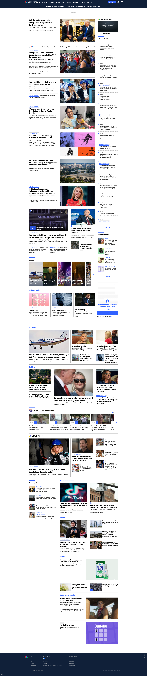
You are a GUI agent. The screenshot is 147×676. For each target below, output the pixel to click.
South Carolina (55, 47)
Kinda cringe (33, 310)
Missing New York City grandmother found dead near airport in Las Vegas (108, 98)
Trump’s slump (80, 310)
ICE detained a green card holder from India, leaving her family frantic (42, 111)
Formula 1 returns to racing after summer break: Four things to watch (47, 470)
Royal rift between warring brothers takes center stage (42, 96)
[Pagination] (112, 412)
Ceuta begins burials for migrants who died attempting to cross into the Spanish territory (109, 156)
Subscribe (71, 661)
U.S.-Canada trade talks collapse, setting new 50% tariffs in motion (40, 22)
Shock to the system (59, 310)
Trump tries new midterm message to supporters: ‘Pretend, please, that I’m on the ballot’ (43, 67)
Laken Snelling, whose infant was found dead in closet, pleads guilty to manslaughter (106, 348)
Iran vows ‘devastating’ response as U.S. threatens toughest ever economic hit (110, 543)
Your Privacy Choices (51, 658)
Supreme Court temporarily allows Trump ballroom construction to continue (38, 387)
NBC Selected (72, 665)
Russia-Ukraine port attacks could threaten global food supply (86, 247)
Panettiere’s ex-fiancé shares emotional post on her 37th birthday (43, 201)
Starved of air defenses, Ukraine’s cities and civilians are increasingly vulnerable (38, 249)
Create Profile (107, 313)
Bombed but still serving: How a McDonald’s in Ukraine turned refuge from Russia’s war (48, 236)
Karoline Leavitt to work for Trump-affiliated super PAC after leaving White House (108, 127)
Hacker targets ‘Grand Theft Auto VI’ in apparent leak (71, 599)
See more (107, 227)
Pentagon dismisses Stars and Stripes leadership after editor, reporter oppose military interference (108, 67)
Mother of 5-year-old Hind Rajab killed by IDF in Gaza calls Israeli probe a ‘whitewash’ (73, 544)
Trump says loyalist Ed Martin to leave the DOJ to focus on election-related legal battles (108, 196)
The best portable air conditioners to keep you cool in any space (111, 269)
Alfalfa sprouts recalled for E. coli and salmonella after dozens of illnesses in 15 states (79, 586)
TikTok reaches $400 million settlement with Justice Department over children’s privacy (107, 47)
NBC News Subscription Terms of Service (52, 665)
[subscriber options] (118, 2)
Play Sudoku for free (67, 625)
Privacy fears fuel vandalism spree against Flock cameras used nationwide (103, 506)
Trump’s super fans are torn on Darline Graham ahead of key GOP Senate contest (42, 54)
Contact (32, 658)
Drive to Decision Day (43, 47)
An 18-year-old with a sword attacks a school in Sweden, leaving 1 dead (107, 205)
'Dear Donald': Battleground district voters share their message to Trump (36, 427)
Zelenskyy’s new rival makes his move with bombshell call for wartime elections (58, 249)
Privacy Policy (46, 656)
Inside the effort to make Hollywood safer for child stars (41, 190)
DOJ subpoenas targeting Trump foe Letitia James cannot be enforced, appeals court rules (108, 187)
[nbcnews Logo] (26, 657)
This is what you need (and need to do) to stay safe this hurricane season (111, 242)
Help (32, 661)
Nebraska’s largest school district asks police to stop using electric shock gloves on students (111, 358)
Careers (32, 663)
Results (90, 47)
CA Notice (45, 661)
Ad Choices (33, 665)
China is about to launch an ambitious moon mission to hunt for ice (108, 137)
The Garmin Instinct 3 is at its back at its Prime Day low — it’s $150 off (111, 252)
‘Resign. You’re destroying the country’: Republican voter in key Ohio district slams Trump (79, 427)
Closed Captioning (73, 658)
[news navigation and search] (122, 2)
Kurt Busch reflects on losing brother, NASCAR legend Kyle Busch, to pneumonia (82, 458)
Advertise (71, 663)
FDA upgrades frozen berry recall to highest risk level (110, 585)
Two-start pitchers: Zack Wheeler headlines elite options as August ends (111, 443)
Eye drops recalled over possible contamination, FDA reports (71, 561)
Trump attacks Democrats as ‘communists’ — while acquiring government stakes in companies (106, 400)
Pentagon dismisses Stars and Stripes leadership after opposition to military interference (43, 162)
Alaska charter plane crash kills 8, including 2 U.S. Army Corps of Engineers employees (49, 355)
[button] (63, 2)
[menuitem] (44, 2)
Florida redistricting (81, 47)
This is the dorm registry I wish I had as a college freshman (111, 261)
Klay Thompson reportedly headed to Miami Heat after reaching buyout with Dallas (111, 466)
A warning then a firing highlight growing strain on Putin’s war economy (81, 230)
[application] (77, 196)
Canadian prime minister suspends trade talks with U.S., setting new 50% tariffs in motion (108, 57)
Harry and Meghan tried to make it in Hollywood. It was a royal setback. (42, 84)
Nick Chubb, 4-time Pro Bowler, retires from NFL (111, 454)
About (32, 656)
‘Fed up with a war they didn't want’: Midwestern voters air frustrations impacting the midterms (98, 428)
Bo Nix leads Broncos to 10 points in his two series (86, 468)
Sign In (112, 316)
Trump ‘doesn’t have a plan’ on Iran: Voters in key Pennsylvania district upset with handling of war (59, 427)
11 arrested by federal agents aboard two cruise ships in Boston (109, 214)
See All (108, 276)
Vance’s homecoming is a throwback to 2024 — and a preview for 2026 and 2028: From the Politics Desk (109, 177)
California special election (67, 47)
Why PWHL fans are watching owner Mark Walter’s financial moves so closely (40, 137)
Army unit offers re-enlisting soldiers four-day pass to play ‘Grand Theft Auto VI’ (72, 610)
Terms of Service (47, 663)
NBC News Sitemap (73, 656)
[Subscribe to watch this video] (48, 220)
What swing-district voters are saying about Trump (108, 147)
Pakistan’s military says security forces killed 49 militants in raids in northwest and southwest (108, 107)
